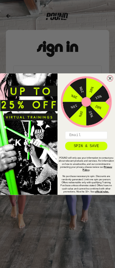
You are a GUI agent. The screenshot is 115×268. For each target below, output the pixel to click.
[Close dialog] (110, 78)
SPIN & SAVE (86, 145)
